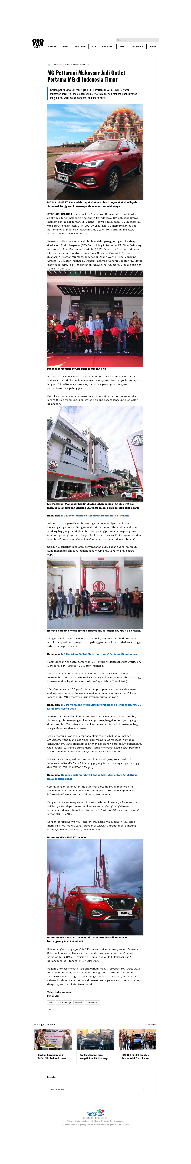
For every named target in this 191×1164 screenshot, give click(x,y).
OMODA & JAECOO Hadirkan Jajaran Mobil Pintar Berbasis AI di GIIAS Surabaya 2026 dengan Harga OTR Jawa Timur (136, 1056)
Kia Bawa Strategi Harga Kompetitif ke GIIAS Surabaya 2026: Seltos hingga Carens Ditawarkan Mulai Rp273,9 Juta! (95, 1056)
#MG (51, 1002)
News (50, 1009)
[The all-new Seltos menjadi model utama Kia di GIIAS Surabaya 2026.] (95, 1039)
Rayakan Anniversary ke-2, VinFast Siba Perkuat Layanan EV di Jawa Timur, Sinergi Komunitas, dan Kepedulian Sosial (52, 1056)
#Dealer (78, 1002)
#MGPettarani (92, 1002)
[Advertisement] (78, 18)
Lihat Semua (150, 1024)
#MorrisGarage (64, 1002)
